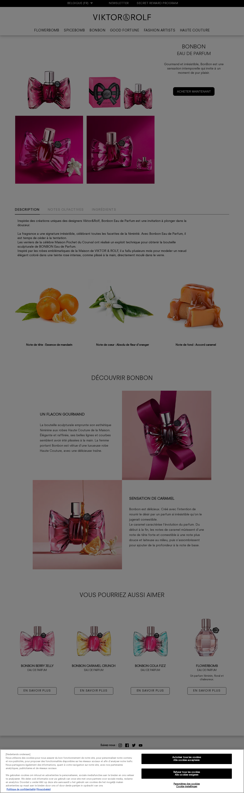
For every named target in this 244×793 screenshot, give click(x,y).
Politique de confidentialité (21, 789)
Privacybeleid (43, 789)
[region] (122, 771)
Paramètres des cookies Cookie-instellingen (187, 785)
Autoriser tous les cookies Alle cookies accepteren (186, 758)
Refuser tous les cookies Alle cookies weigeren (186, 773)
